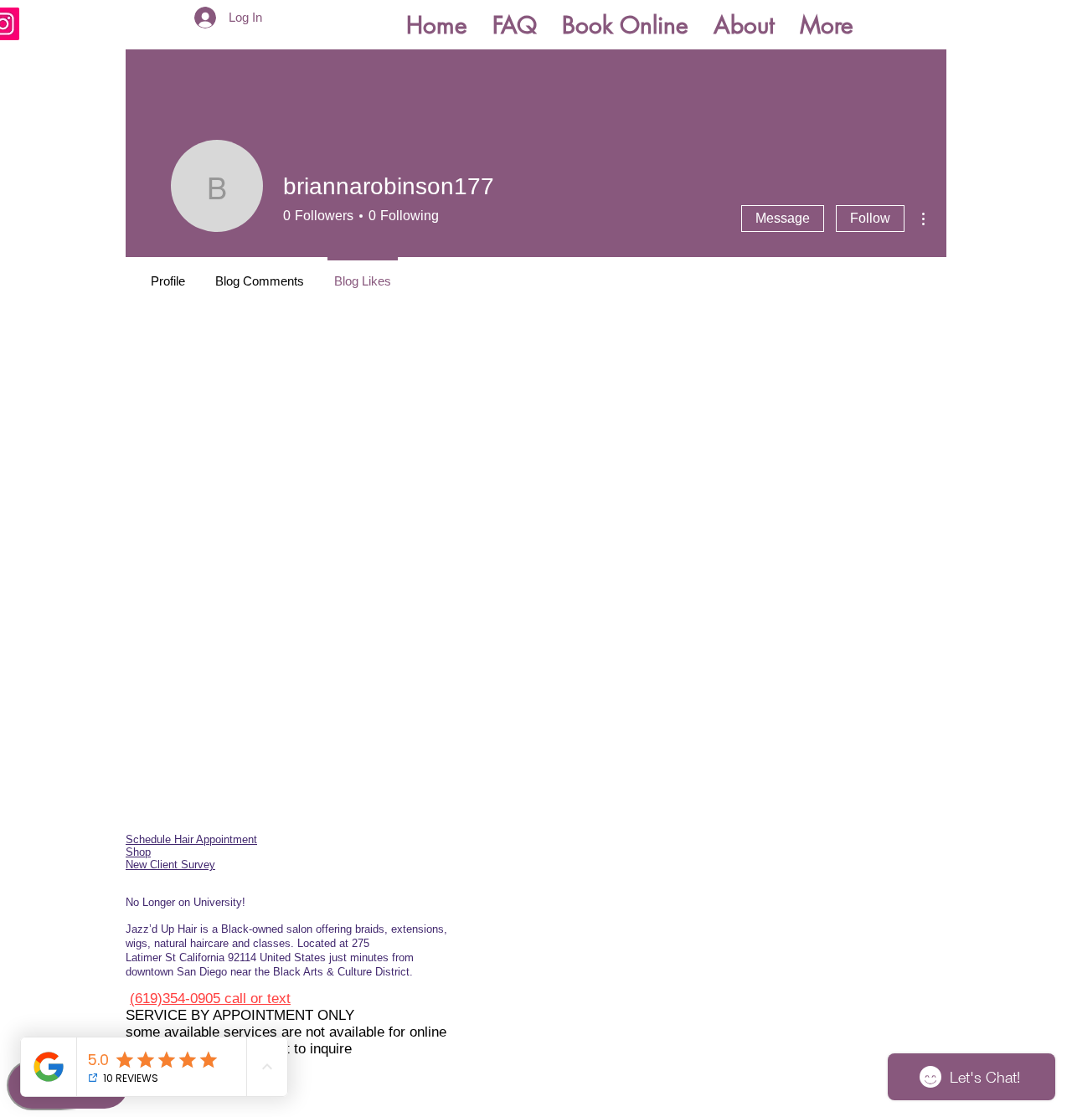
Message (782, 218)
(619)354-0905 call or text (210, 998)
